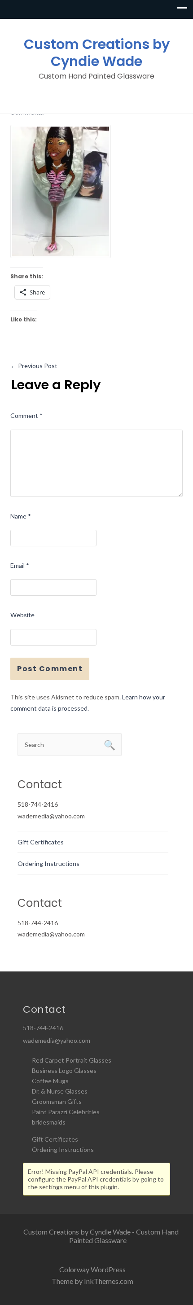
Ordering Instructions (48, 863)
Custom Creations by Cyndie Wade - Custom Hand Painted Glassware (101, 1235)
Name (20, 516)
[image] (60, 190)
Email (19, 565)
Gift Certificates (41, 842)
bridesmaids (49, 1122)
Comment (26, 415)
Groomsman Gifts (57, 1101)
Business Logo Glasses (64, 1070)
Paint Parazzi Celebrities (66, 1112)
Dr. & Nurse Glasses (60, 1091)
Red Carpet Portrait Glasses (71, 1060)
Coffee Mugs (50, 1081)
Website (22, 615)
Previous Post (33, 365)
